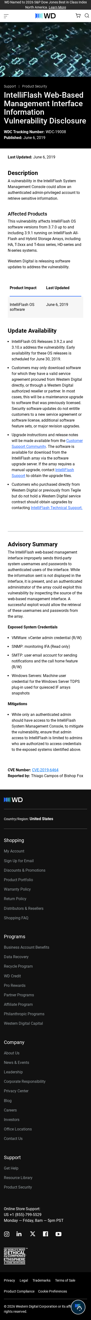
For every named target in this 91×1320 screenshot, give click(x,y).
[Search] (87, 15)
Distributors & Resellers (23, 908)
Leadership (13, 1072)
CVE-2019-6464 (45, 770)
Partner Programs (19, 995)
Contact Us (13, 1138)
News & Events (16, 1062)
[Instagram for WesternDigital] (7, 1234)
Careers (10, 1110)
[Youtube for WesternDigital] (58, 1234)
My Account (14, 851)
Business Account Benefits (26, 947)
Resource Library (18, 1177)
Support (10, 86)
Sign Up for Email (19, 861)
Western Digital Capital (23, 1023)
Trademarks (41, 1280)
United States (41, 818)
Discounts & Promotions (24, 870)
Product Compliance (19, 1291)
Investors (11, 1119)
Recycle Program (18, 966)
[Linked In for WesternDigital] (19, 1234)
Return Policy (15, 898)
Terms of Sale (65, 1280)
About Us (11, 1053)
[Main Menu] (7, 16)
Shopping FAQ (16, 918)
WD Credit (12, 976)
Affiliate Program (18, 1004)
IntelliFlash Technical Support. (57, 507)
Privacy (9, 1280)
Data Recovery (16, 957)
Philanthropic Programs (24, 1014)
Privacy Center (16, 1091)
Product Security (34, 86)
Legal (24, 1280)
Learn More (57, 7)
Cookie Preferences (52, 1291)
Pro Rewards (14, 985)
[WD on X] (32, 1234)
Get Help (11, 1168)
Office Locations (18, 1129)
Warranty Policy (17, 889)
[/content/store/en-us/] (45, 16)
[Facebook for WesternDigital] (46, 1234)
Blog (8, 1100)
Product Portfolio (18, 879)
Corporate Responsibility (25, 1081)
